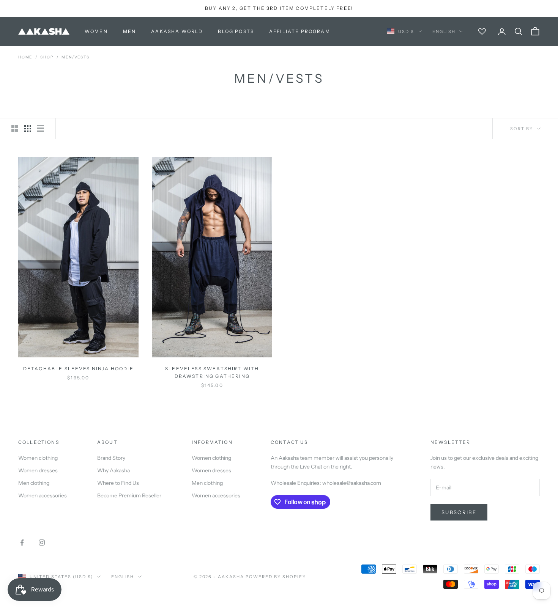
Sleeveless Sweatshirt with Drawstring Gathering (212, 372)
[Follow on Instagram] (42, 542)
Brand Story (111, 457)
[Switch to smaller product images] (27, 128)
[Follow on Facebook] (22, 542)
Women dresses (38, 470)
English (444, 31)
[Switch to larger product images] (14, 128)
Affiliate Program (299, 31)
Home (25, 57)
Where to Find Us (118, 483)
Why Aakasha (113, 470)
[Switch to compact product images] (40, 128)
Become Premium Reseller (129, 495)
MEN (129, 31)
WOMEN (96, 31)
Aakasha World (177, 31)
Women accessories (42, 495)
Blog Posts (236, 31)
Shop (47, 57)
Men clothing (33, 483)
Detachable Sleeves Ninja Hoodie (78, 368)
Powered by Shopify (276, 576)
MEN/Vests (75, 57)
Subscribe (458, 512)
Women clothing (38, 457)
